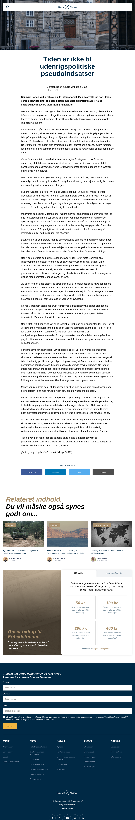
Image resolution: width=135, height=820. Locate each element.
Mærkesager (8, 747)
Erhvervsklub (89, 752)
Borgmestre (34, 759)
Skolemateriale (116, 757)
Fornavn (6, 682)
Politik (6, 741)
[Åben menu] (127, 7)
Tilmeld (10, 726)
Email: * (6, 705)
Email (103, 472)
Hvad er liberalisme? (11, 762)
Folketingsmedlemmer (38, 747)
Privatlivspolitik (67, 808)
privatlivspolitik (49, 720)
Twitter (79, 472)
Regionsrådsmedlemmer (39, 769)
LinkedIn (55, 472)
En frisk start (62, 764)
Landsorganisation (37, 774)
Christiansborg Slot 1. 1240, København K (67, 801)
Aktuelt (61, 741)
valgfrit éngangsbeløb (101, 649)
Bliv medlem (88, 747)
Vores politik (8, 752)
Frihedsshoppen (90, 757)
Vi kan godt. (61, 769)
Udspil (5, 757)
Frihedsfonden (89, 762)
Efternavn (6, 694)
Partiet (33, 741)
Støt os (88, 741)
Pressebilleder (116, 752)
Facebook (32, 472)
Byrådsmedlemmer (37, 764)
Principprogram (35, 779)
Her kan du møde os (65, 752)
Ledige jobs (115, 747)
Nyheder (60, 747)
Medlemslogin (89, 767)
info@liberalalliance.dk (67, 805)
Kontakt (115, 741)
